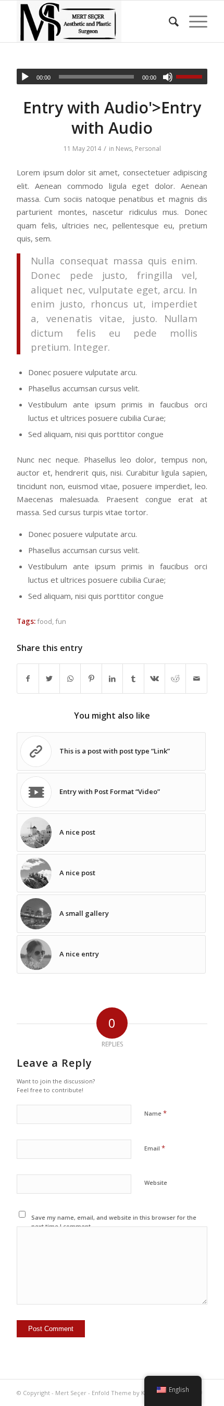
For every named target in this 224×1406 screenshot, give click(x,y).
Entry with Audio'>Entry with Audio (112, 117)
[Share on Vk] (154, 678)
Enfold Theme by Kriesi (124, 1393)
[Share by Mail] (196, 678)
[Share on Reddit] (175, 678)
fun (60, 621)
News (124, 148)
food (44, 621)
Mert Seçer (70, 1393)
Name (155, 1113)
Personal (148, 148)
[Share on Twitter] (49, 678)
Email (154, 1148)
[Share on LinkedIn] (112, 678)
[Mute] (168, 77)
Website (155, 1182)
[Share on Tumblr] (133, 678)
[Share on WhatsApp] (70, 678)
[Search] (168, 21)
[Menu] (193, 21)
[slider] (191, 76)
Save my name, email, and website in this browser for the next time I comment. (113, 1221)
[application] (112, 76)
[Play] (25, 77)
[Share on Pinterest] (91, 678)
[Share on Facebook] (27, 678)
